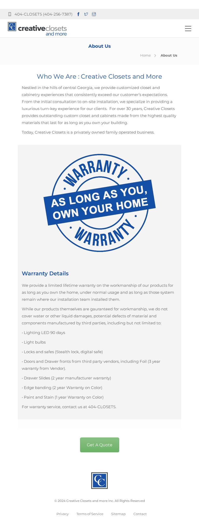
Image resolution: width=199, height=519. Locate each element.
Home (145, 55)
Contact (140, 514)
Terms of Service (89, 514)
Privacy (62, 514)
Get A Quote (99, 444)
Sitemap (118, 514)
